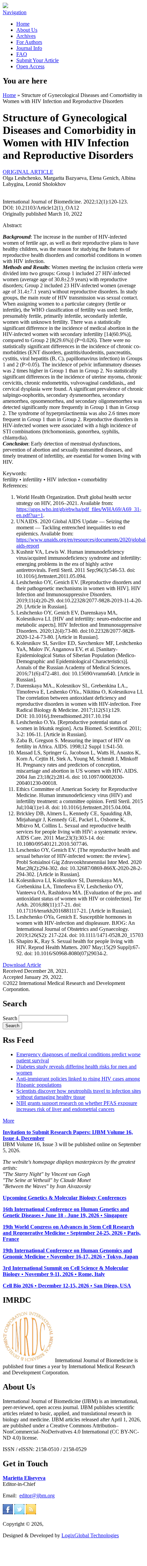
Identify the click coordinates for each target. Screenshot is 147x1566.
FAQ (21, 54)
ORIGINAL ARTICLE (28, 172)
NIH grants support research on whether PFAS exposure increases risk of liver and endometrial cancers (76, 1106)
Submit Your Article (37, 60)
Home (23, 24)
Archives (26, 36)
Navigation (14, 12)
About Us (26, 30)
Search (11, 1018)
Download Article (22, 965)
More (8, 1121)
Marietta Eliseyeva (24, 1478)
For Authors (29, 42)
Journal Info (29, 48)
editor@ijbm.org (37, 1495)
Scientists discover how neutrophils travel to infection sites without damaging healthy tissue (78, 1094)
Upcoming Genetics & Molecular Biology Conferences (64, 1198)
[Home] (5, 6)
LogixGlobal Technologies (90, 1535)
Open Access (30, 66)
